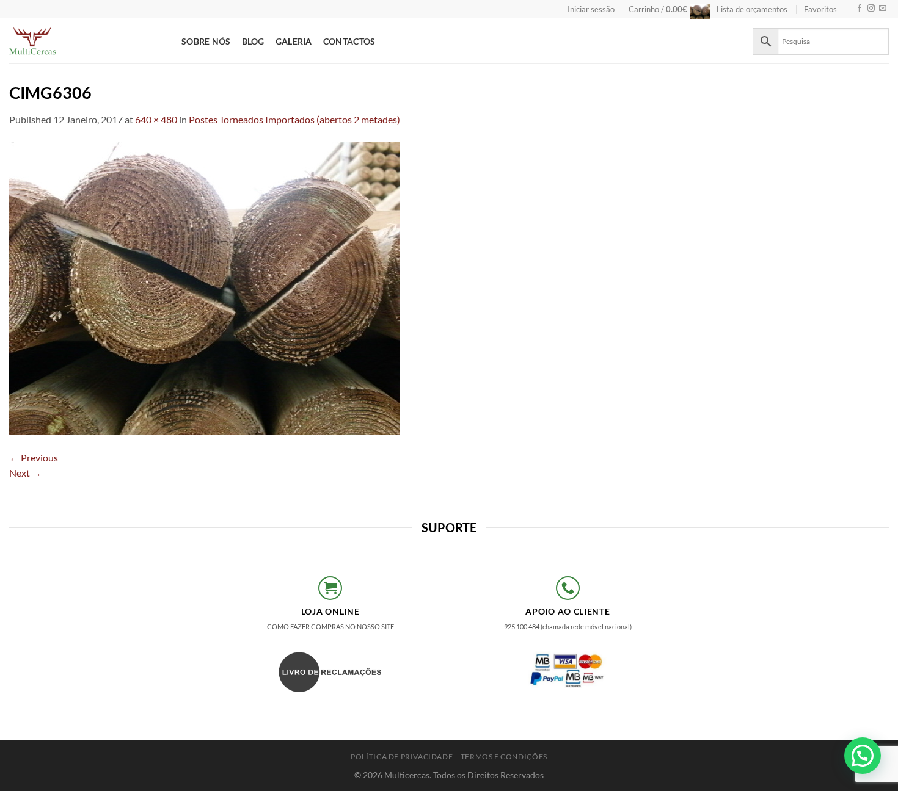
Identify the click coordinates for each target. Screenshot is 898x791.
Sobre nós (206, 41)
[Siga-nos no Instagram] (871, 9)
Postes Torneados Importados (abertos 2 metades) (294, 119)
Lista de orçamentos (752, 9)
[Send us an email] (882, 9)
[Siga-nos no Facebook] (859, 9)
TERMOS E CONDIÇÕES (504, 756)
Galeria (294, 41)
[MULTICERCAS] (86, 40)
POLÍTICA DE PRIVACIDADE (402, 756)
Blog (253, 41)
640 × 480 (156, 119)
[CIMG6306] (204, 287)
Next (25, 473)
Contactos (349, 41)
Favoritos (820, 9)
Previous (33, 457)
